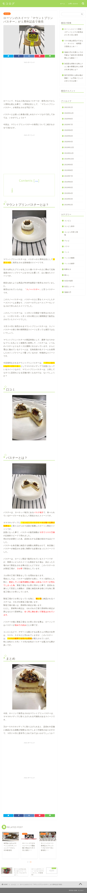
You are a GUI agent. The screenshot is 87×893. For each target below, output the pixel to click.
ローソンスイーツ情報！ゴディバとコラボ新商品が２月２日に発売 (73, 32)
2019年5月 (68, 187)
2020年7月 (68, 124)
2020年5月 (68, 136)
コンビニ (7, 13)
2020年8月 (68, 119)
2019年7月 (68, 176)
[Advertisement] (29, 80)
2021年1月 (68, 107)
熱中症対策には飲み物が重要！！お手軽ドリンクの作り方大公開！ (73, 78)
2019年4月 (68, 193)
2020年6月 (68, 130)
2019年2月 (68, 205)
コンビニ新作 (69, 226)
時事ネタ (67, 269)
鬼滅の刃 (67, 292)
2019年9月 (68, 164)
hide (36, 181)
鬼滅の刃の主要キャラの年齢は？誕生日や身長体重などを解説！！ (73, 55)
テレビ (66, 241)
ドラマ (66, 246)
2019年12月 (69, 147)
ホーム (62, 3)
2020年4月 (68, 142)
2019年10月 (69, 159)
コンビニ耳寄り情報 (71, 233)
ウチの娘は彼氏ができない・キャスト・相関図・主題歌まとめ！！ (73, 43)
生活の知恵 (68, 281)
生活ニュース (69, 286)
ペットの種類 (69, 258)
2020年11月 (69, 113)
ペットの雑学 (69, 263)
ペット (66, 252)
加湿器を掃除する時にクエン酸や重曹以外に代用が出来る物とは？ (73, 66)
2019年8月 (68, 170)
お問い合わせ (73, 3)
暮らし (66, 275)
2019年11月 (69, 153)
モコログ (8, 3)
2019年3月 (68, 199)
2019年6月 (68, 182)
